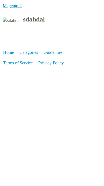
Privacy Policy (51, 63)
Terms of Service (18, 63)
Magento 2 (12, 5)
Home (8, 52)
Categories (28, 52)
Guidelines (53, 52)
